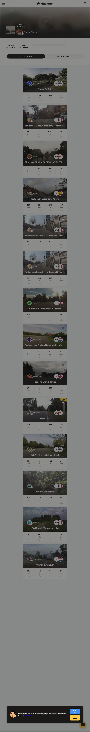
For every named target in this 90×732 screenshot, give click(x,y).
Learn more (28, 715)
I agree (75, 718)
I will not (74, 711)
